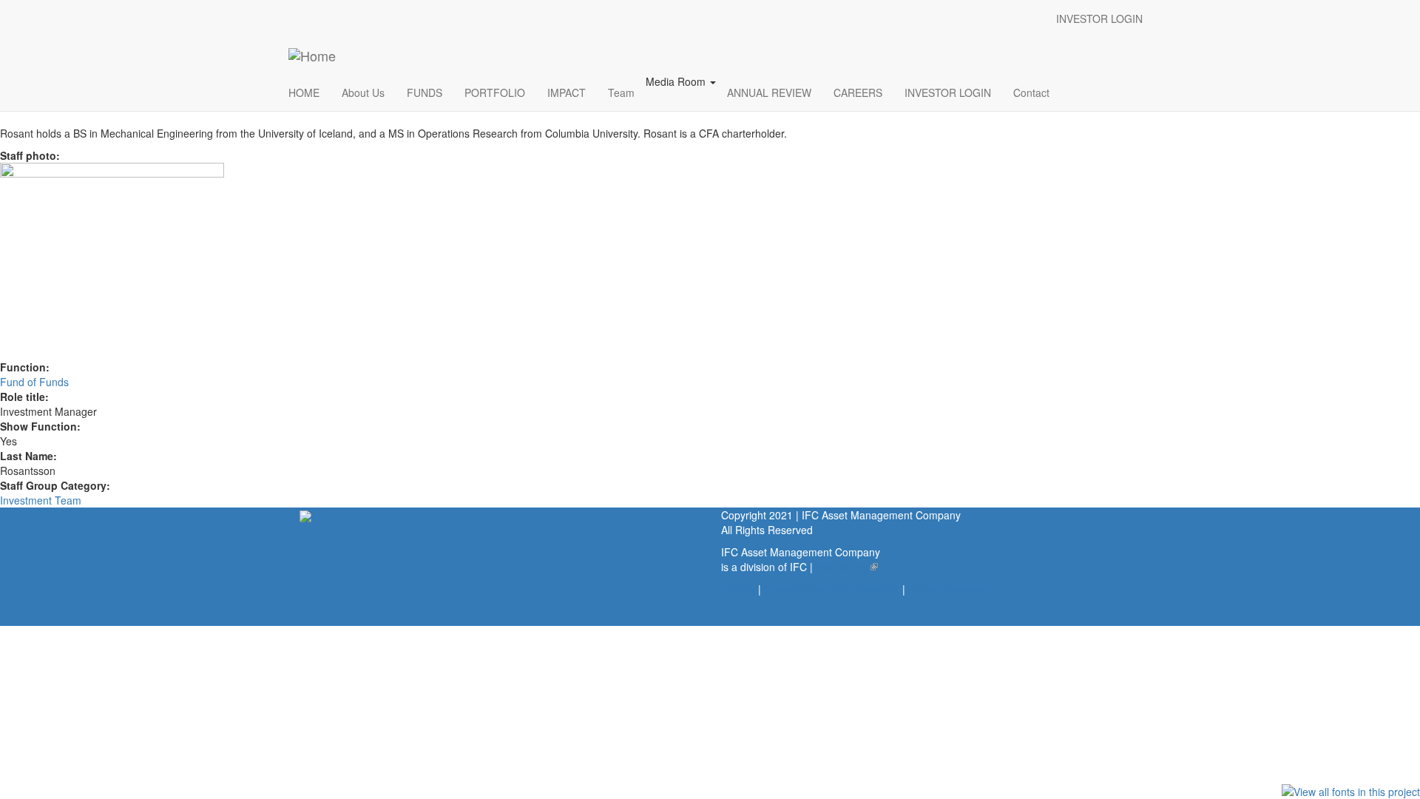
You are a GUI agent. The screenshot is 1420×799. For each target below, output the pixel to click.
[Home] (312, 55)
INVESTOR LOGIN (1099, 18)
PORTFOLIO (494, 92)
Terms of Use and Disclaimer (831, 588)
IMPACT (566, 92)
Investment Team (40, 500)
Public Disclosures (950, 588)
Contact (1031, 92)
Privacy (738, 588)
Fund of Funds (34, 381)
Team (621, 92)
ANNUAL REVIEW (769, 92)
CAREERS (858, 92)
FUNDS (424, 92)
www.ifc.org (847, 566)
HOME (304, 92)
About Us (363, 92)
